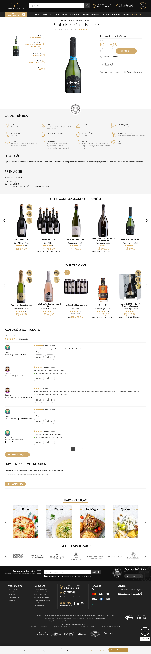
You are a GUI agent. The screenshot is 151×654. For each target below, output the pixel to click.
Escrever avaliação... (17, 454)
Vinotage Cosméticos (108, 633)
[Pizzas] (25, 521)
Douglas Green (18, 555)
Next (147, 220)
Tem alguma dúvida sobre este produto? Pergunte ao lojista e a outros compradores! (34, 470)
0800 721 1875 (103, 6)
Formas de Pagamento (134, 72)
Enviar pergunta (15, 484)
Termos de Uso (69, 576)
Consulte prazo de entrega (112, 72)
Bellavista (57, 555)
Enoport (37, 555)
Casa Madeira (47, 14)
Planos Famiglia (14, 597)
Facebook (74, 603)
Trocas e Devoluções (42, 597)
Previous (4, 220)
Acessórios (116, 14)
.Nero (57, 14)
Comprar (126, 51)
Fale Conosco (39, 603)
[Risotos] (59, 521)
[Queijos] (125, 521)
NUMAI (141, 618)
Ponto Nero (107, 64)
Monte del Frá (114, 555)
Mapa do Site (39, 606)
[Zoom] (16, 40)
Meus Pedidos (13, 589)
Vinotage (105, 14)
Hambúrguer (92, 521)
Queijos (125, 521)
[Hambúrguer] (92, 521)
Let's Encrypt (124, 593)
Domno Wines (75, 14)
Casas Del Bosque (95, 555)
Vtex (129, 618)
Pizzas (25, 521)
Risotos (59, 521)
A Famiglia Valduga (41, 589)
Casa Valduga (34, 14)
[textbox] (56, 5)
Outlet (126, 14)
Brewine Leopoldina (91, 14)
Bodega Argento (76, 555)
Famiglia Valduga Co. (15, 5)
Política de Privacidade (84, 576)
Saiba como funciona (134, 576)
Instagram (82, 603)
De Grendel (133, 555)
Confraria (12, 600)
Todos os (12, 14)
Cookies (103, 651)
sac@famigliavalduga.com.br (111, 626)
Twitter (78, 603)
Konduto (137, 593)
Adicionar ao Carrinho (110, 57)
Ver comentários (93, 29)
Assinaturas (136, 14)
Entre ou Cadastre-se (126, 6)
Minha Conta (13, 592)
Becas (64, 14)
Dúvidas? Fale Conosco (71, 594)
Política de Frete (40, 594)
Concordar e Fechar (118, 650)
